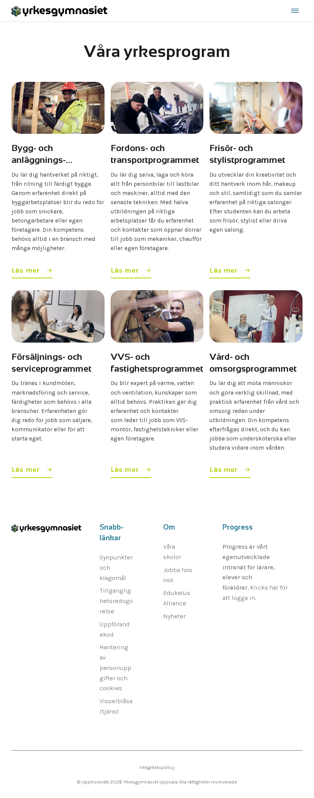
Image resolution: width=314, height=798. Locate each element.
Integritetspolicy (157, 767)
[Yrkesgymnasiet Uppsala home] (59, 10)
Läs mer (26, 270)
